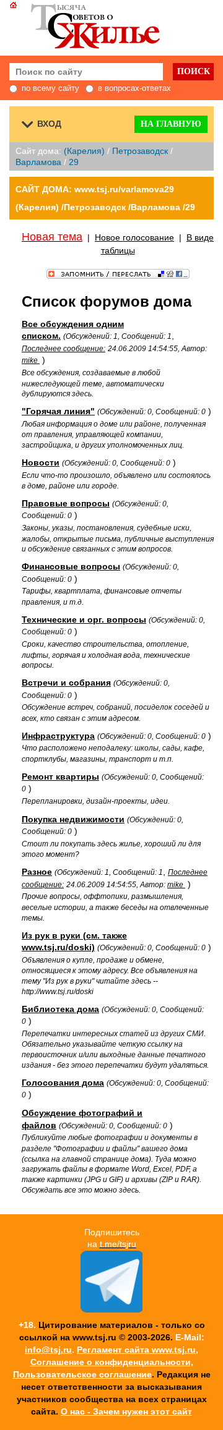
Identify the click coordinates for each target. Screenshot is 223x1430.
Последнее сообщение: (63, 348)
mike (31, 360)
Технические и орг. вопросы (84, 619)
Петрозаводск (140, 151)
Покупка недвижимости (73, 819)
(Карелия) (84, 151)
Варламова (38, 162)
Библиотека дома (60, 1009)
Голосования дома (63, 1082)
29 (74, 162)
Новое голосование (134, 237)
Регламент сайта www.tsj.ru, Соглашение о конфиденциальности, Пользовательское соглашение (106, 1362)
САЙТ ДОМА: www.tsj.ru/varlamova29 (94, 189)
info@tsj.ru (48, 1350)
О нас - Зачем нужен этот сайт (126, 1411)
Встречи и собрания (66, 682)
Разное (37, 872)
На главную (171, 124)
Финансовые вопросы (71, 566)
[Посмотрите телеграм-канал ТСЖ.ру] (111, 1309)
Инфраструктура (58, 736)
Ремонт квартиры (60, 776)
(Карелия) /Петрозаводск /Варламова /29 (105, 207)
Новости (40, 462)
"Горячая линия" (58, 411)
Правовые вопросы (66, 503)
